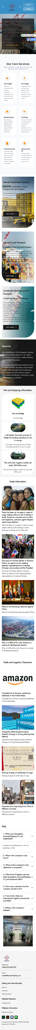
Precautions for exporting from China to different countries (17, 807)
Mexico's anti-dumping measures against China (17, 607)
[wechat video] (7, 1017)
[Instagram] (11, 1017)
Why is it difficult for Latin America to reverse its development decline (16, 643)
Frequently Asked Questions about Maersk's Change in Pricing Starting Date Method (18, 734)
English (28, 9)
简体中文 (28, 5)
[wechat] (3, 1017)
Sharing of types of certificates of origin (17, 773)
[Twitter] (16, 1017)
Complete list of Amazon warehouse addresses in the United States (16, 694)
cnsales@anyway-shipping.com (11, 975)
